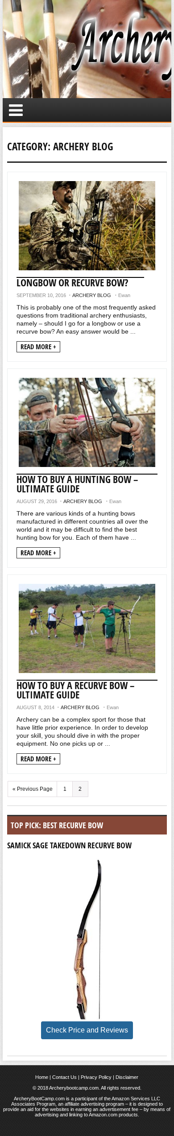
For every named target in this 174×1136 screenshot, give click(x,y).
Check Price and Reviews (87, 1030)
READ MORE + (38, 346)
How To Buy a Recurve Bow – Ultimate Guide (75, 689)
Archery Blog (91, 295)
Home (41, 1077)
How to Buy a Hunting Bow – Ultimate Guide (77, 483)
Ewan (124, 295)
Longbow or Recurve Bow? (72, 282)
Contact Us (64, 1077)
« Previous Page (32, 789)
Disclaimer (127, 1077)
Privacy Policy (96, 1077)
